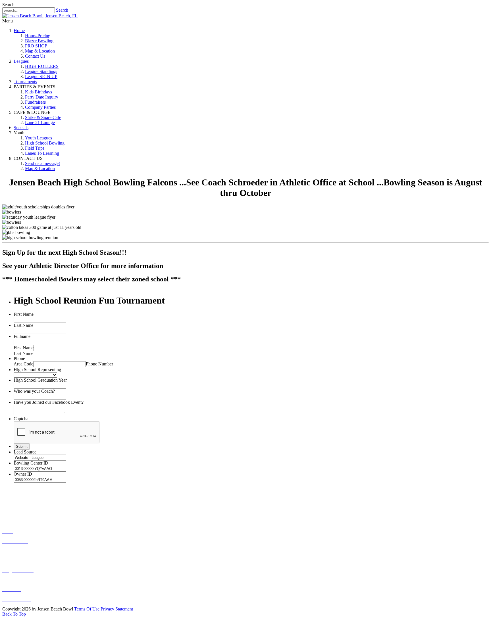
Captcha (21, 418)
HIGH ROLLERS (42, 66)
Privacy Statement (117, 609)
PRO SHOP (36, 45)
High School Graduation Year (40, 380)
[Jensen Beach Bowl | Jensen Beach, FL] (40, 15)
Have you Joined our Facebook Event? (49, 402)
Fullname (22, 336)
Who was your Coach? (34, 391)
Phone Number (99, 363)
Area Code (23, 363)
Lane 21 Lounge (40, 122)
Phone (19, 358)
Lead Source (25, 451)
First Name (24, 314)
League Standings (41, 71)
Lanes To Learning (42, 153)
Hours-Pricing (37, 35)
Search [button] (8, 4)
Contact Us (35, 56)
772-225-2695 (38, 500)
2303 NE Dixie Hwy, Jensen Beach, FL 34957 (71, 511)
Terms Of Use (86, 609)
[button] (14, 614)
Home (19, 30)
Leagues (21, 61)
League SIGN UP (41, 76)
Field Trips (34, 148)
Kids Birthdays (38, 91)
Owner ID (23, 474)
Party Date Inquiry (41, 97)
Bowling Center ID (31, 463)
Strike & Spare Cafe (43, 117)
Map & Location (40, 51)
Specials (21, 127)
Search (62, 10)
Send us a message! (42, 163)
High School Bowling (45, 143)
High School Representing (37, 369)
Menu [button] (7, 20)
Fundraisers (35, 102)
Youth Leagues (38, 137)
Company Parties (40, 107)
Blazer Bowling (39, 40)
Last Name (23, 325)
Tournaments (25, 81)
